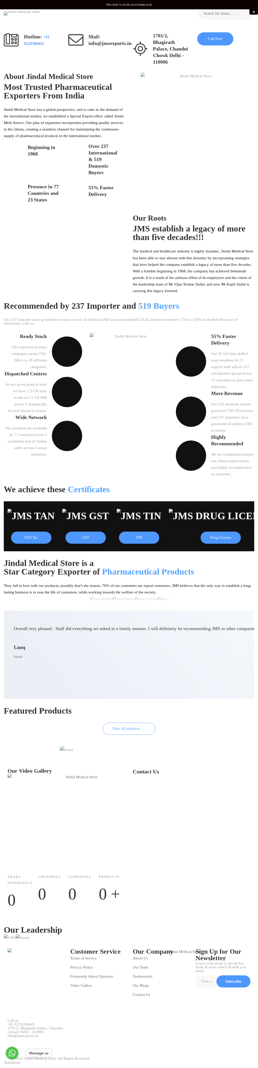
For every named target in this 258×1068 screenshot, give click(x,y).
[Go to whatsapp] (12, 1053)
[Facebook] (21, 1041)
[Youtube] (32, 1041)
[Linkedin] (55, 1041)
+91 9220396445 (21, 1024)
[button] (215, 38)
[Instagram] (44, 1041)
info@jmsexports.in (23, 1036)
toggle (253, 12)
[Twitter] (10, 1041)
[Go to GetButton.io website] (12, 1062)
